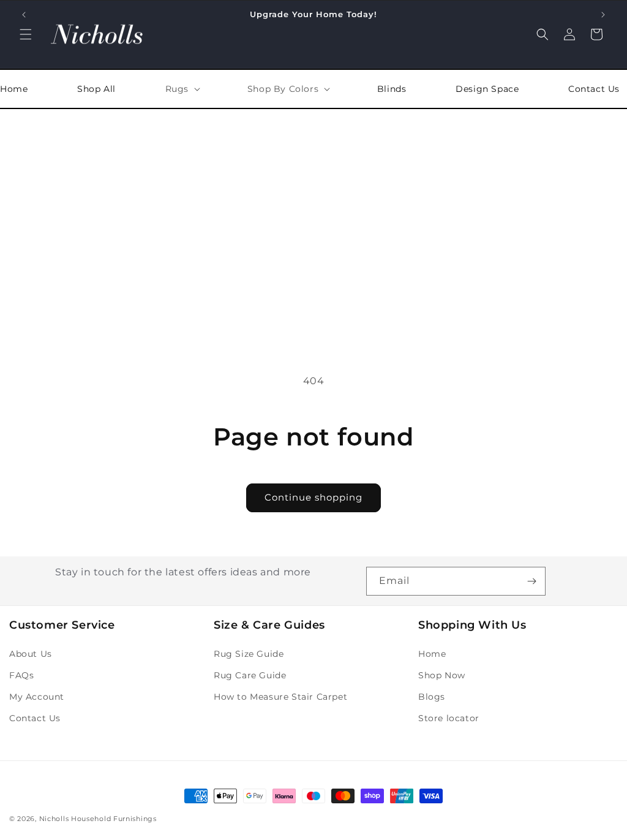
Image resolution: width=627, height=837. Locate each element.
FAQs (21, 675)
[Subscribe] (531, 581)
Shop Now (441, 675)
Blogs (431, 696)
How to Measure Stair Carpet (280, 696)
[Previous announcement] (23, 14)
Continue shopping (313, 497)
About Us (30, 653)
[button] (25, 34)
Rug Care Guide (250, 675)
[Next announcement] (603, 14)
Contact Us (35, 718)
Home (432, 653)
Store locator (448, 718)
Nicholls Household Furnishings (98, 818)
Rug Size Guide (248, 653)
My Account (36, 696)
